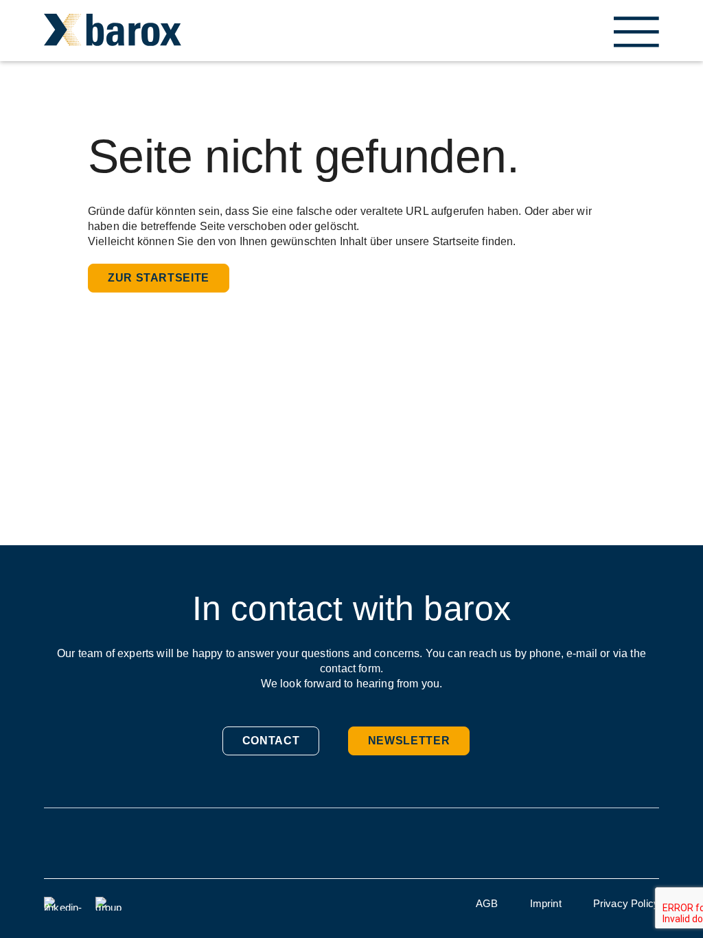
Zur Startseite (158, 278)
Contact (270, 740)
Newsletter (409, 740)
